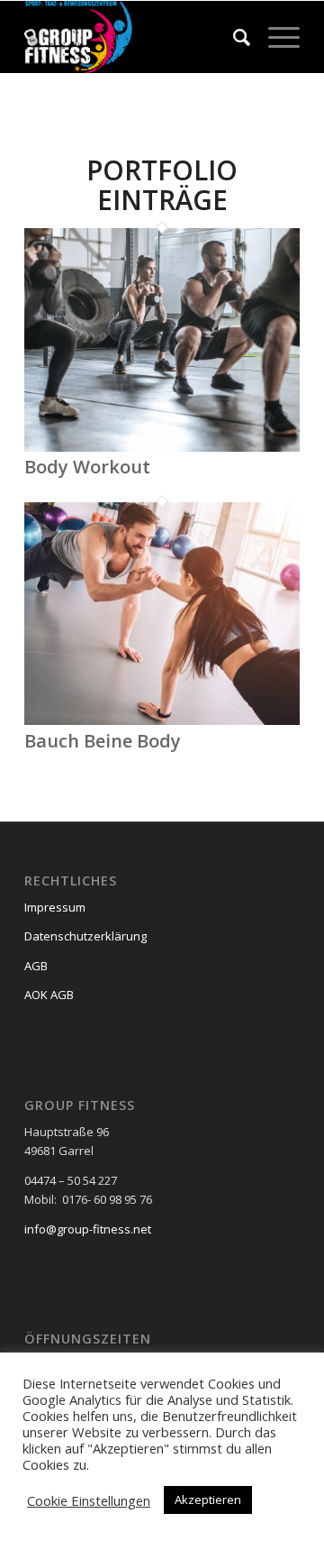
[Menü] (275, 37)
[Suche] (232, 37)
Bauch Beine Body (102, 741)
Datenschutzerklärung (85, 936)
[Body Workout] (162, 447)
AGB (36, 966)
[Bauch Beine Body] (162, 720)
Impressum (55, 907)
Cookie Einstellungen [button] (88, 1500)
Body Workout (87, 466)
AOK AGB (49, 994)
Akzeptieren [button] (208, 1499)
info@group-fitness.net (87, 1229)
